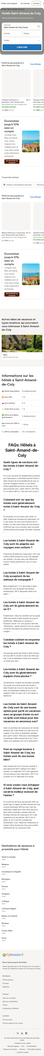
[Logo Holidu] (13, 955)
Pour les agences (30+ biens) (13, 1023)
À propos (6, 983)
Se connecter (25, 3)
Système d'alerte (23, 1052)
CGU (22, 1046)
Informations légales (34, 1049)
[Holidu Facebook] (26, 1033)
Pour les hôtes (7, 1020)
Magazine (6, 987)
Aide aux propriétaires (10, 1001)
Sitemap (22, 1049)
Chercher (22, 47)
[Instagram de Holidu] (18, 1033)
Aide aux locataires (9, 998)
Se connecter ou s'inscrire (12, 162)
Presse (5, 1005)
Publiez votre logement (9, 3)
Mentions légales (13, 1046)
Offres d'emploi (8, 980)
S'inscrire (36, 3)
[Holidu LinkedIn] (22, 1033)
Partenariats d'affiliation (11, 1008)
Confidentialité (31, 1046)
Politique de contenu (10, 1049)
